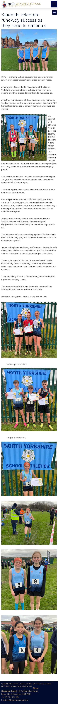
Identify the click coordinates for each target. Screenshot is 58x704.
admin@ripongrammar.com (15, 700)
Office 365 (27, 686)
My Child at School (42, 684)
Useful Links (25, 684)
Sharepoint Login (9, 684)
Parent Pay (16, 686)
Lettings (5, 686)
